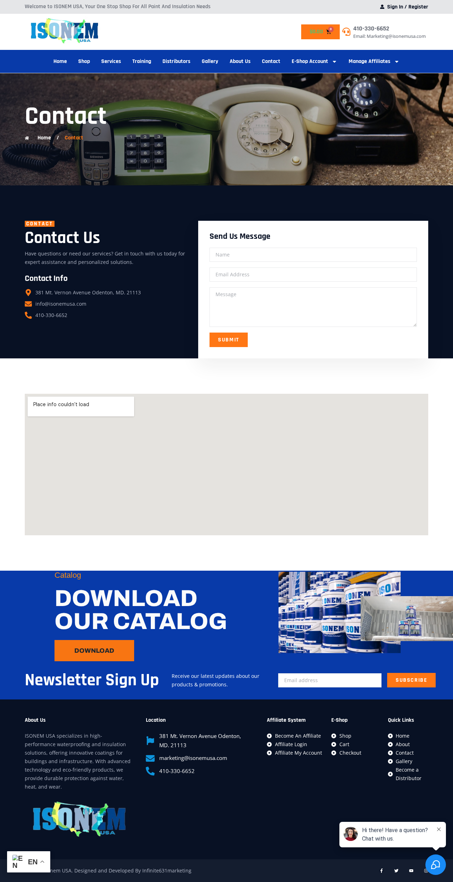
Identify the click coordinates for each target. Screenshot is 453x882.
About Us (240, 61)
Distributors (176, 61)
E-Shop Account (310, 61)
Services (111, 61)
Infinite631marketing (166, 870)
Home (60, 61)
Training (141, 61)
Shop (84, 61)
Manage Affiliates (369, 61)
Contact (271, 61)
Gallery (210, 61)
